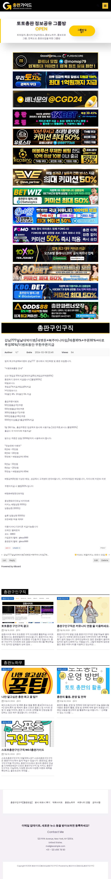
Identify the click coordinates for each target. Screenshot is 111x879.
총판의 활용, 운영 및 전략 (71, 697)
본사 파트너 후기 (42, 802)
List (4, 560)
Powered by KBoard (11, 566)
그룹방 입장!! (82, 30)
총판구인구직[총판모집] (22, 802)
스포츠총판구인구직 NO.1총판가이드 (22, 750)
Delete (104, 560)
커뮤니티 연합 (83, 802)
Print (103, 548)
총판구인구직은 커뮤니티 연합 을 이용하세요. (83, 626)
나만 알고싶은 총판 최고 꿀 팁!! (19, 697)
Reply (12, 560)
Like (7, 548)
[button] (98, 6)
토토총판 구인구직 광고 (15, 626)
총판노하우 (70, 802)
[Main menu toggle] (105, 6)
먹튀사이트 (57, 802)
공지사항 (96, 802)
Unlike (16, 548)
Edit (96, 560)
